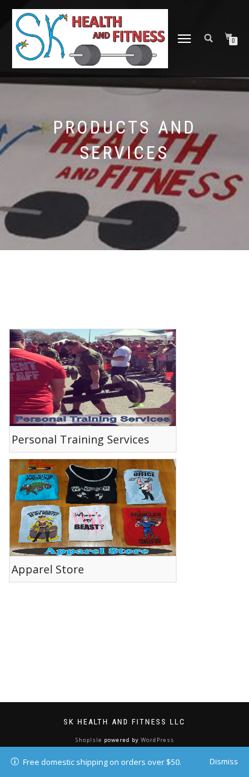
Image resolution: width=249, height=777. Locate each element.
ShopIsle (90, 740)
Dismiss (224, 761)
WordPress (156, 740)
